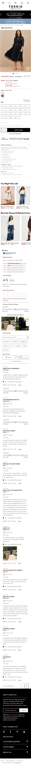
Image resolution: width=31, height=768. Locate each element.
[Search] (9, 3)
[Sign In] (21, 3)
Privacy (2, 760)
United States (9, 736)
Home (1, 25)
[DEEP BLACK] (2, 95)
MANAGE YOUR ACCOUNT (9, 720)
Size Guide (27, 100)
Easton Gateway (16, 126)
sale (6, 25)
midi (22, 25)
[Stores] (15, 3)
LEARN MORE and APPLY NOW (10, 718)
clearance (11, 25)
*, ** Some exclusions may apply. (11, 762)
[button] (13, 73)
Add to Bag (18, 130)
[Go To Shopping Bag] (28, 3)
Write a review (18, 76)
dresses (17, 25)
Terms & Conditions (10, 760)
